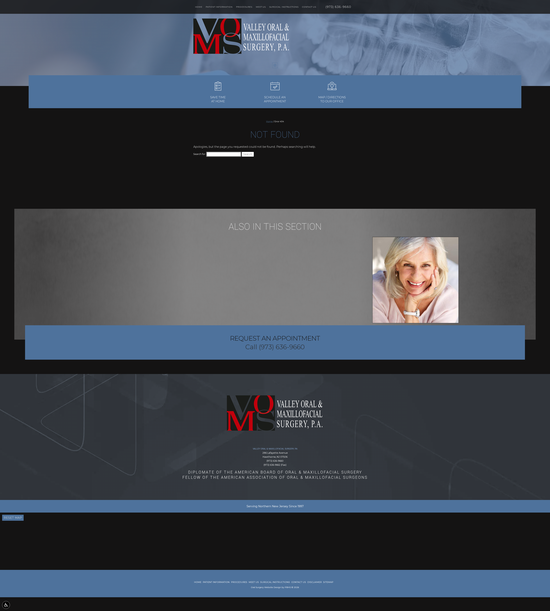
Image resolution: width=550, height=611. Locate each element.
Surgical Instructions (284, 7)
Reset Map (13, 517)
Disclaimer (314, 582)
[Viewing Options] (6, 605)
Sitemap (328, 582)
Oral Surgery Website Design (266, 587)
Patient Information (219, 7)
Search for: (199, 154)
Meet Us (261, 7)
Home (198, 7)
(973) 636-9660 (275, 461)
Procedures (244, 7)
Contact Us (309, 7)
